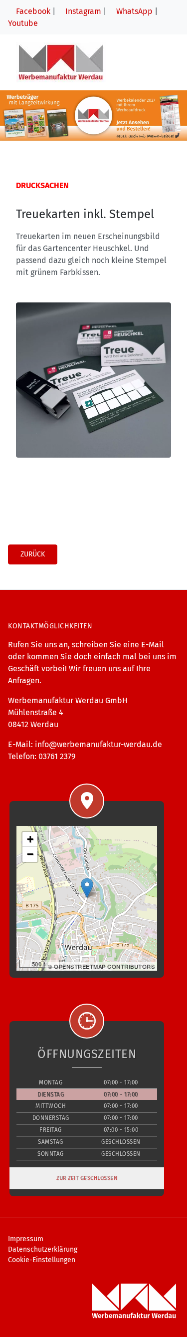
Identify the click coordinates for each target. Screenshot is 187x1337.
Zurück (32, 554)
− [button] (30, 854)
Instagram (82, 11)
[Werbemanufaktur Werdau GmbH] (61, 62)
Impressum (25, 1239)
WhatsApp (133, 11)
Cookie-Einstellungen (41, 1260)
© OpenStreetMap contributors (101, 966)
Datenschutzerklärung (42, 1249)
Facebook (32, 11)
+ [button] (30, 839)
